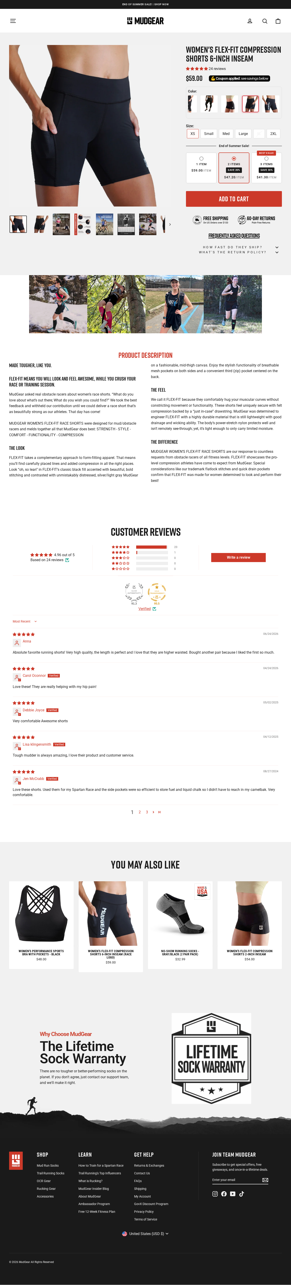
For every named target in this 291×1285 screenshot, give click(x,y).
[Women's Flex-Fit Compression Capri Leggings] (188, 104)
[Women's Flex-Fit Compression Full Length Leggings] (209, 104)
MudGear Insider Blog (93, 1188)
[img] (24, 634)
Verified (144, 609)
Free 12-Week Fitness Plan (96, 1211)
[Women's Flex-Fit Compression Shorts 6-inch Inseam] (250, 104)
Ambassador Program (94, 1204)
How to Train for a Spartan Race (100, 1165)
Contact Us (142, 1173)
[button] (197, 69)
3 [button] (147, 812)
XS (193, 134)
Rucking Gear (46, 1188)
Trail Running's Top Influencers (99, 1173)
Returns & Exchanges (149, 1165)
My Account (142, 1196)
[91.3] (134, 592)
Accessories (45, 1196)
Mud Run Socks (48, 1165)
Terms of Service (145, 1219)
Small (208, 134)
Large (243, 134)
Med (226, 134)
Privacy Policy (144, 1211)
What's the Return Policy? (233, 252)
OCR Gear (44, 1181)
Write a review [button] (238, 557)
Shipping (140, 1188)
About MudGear (89, 1196)
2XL (273, 134)
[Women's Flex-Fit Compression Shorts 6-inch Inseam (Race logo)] (271, 104)
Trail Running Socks (50, 1173)
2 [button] (140, 812)
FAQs (138, 1181)
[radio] (201, 167)
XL (259, 134)
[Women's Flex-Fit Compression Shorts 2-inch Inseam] (230, 104)
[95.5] (157, 592)
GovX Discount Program (151, 1204)
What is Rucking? (90, 1181)
